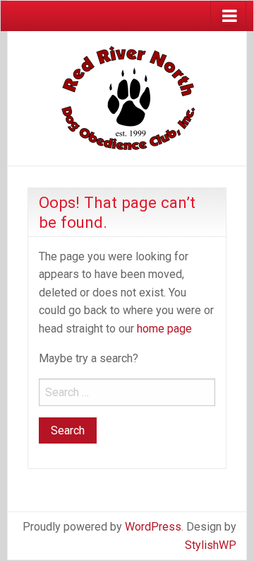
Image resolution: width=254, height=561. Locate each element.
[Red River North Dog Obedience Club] (127, 97)
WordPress (153, 526)
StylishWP (210, 545)
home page (164, 328)
